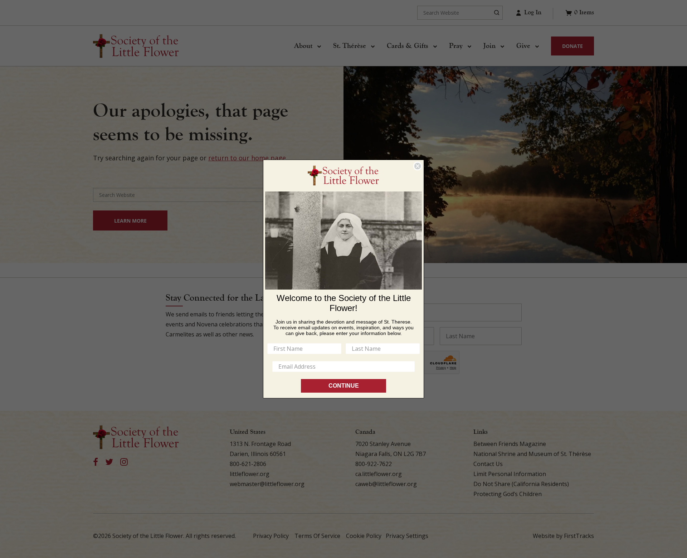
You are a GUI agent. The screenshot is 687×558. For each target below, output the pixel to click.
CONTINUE (343, 386)
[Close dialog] (417, 166)
